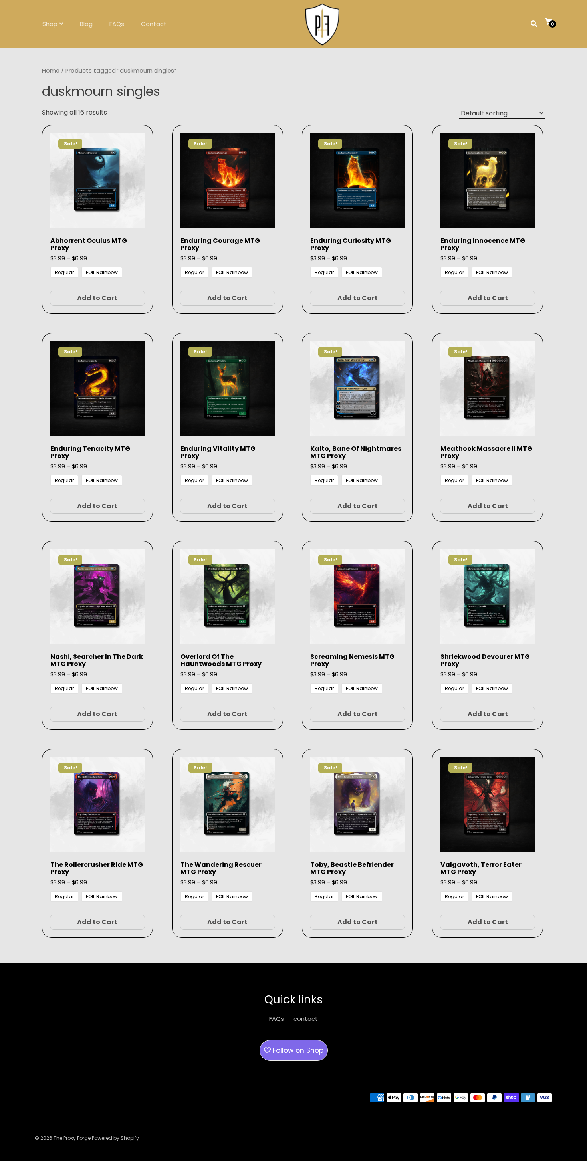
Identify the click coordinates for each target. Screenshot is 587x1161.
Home (50, 71)
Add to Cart (97, 298)
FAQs (116, 24)
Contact (154, 24)
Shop (50, 24)
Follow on (297, 1050)
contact (306, 1018)
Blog (86, 24)
